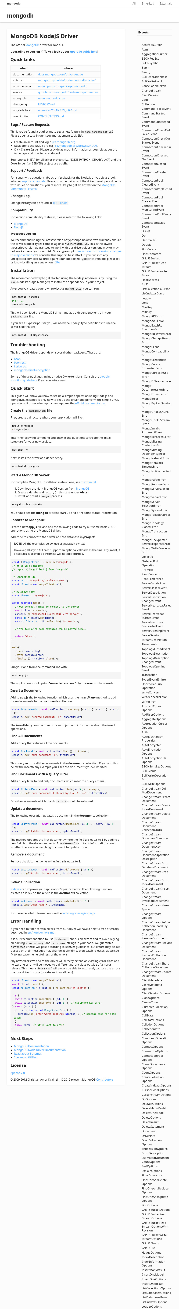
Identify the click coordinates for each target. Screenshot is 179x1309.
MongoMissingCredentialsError (153, 443)
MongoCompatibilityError (155, 353)
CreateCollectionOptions (153, 1079)
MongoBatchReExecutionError (152, 327)
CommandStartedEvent (153, 115)
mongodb (13, 3)
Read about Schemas (28, 1053)
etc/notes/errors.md (41, 932)
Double (146, 245)
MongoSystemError (155, 510)
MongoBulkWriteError (156, 334)
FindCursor (149, 249)
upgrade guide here (83, 51)
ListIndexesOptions (154, 1302)
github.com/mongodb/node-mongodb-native (68, 92)
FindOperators (151, 254)
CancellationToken (154, 86)
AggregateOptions (154, 719)
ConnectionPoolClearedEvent (152, 182)
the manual (88, 482)
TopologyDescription (155, 653)
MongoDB (32, 45)
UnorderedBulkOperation (152, 686)
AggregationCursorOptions (154, 725)
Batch (145, 68)
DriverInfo (148, 1136)
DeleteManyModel (154, 1108)
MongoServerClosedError (155, 490)
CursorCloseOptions (155, 1090)
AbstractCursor (152, 45)
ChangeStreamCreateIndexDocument (156, 807)
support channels (33, 181)
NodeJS (18, 227)
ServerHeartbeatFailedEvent (156, 607)
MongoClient (150, 347)
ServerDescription (154, 592)
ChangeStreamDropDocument (155, 874)
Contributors (104, 1079)
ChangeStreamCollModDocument (154, 790)
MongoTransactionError (154, 533)
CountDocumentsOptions (153, 1066)
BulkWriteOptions (153, 784)
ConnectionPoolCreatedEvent (152, 199)
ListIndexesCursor (154, 293)
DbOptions (149, 1099)
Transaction (149, 675)
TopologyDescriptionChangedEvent (155, 660)
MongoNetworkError (156, 458)
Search (123, 3)
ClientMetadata (152, 980)
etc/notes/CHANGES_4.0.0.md (57, 110)
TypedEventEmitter (154, 679)
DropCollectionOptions (152, 1142)
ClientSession (150, 95)
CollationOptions (153, 1024)
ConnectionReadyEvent (153, 224)
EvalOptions (150, 1166)
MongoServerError (154, 497)
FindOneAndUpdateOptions (155, 1199)
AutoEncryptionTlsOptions (154, 760)
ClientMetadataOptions (152, 987)
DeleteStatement (153, 1126)
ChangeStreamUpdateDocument (156, 974)
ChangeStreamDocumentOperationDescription (155, 855)
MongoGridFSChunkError (155, 413)
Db (144, 235)
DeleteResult (150, 1122)
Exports (143, 32)
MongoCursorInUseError (155, 374)
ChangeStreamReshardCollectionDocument (154, 955)
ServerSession (151, 635)
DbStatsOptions (152, 1104)
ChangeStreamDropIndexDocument (155, 882)
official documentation (90, 403)
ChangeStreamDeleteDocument (156, 815)
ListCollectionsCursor (156, 289)
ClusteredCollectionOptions (155, 1009)
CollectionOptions (154, 1033)
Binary (146, 72)
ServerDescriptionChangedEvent (154, 599)
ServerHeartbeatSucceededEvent (153, 624)
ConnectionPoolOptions (152, 1057)
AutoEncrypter (151, 745)
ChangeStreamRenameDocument (154, 936)
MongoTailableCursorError (156, 516)
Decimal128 (149, 240)
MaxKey (147, 307)
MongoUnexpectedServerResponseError (156, 542)
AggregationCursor (154, 54)
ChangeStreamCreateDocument (156, 799)
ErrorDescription (153, 1153)
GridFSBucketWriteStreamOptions (154, 1237)
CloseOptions (151, 998)
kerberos (20, 366)
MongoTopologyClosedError (153, 525)
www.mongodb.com (51, 98)
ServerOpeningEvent (155, 631)
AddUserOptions (153, 714)
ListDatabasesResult (155, 1297)
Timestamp (149, 644)
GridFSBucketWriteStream (154, 273)
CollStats (147, 1015)
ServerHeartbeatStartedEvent (153, 616)
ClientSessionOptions (156, 993)
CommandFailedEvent (156, 109)
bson (17, 359)
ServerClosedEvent (154, 588)
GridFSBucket (151, 258)
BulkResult (149, 771)
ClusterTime (150, 1002)
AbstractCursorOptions (152, 708)
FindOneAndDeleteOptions (154, 1182)
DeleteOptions (151, 1117)
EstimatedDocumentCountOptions (155, 1160)
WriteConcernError (154, 697)
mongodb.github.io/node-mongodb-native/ (67, 80)
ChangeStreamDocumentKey (152, 845)
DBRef (146, 231)
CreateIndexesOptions (156, 1085)
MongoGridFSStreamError (156, 422)
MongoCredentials (154, 360)
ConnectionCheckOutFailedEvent (156, 132)
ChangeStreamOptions (152, 916)
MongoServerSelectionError (151, 504)
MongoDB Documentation (31, 1046)
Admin (146, 49)
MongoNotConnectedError (156, 473)
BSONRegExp (150, 58)
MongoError (150, 399)
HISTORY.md (46, 104)
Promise (147, 570)
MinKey (147, 312)
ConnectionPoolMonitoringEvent (153, 208)
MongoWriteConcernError (156, 550)
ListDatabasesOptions (156, 1293)
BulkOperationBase (154, 77)
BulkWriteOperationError (155, 777)
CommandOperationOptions (155, 1040)
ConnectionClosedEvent (154, 166)
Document (149, 1131)
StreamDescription (154, 640)
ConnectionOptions (155, 1051)
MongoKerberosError (156, 437)
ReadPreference (152, 579)
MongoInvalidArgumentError (152, 430)
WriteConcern (151, 692)
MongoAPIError (152, 316)
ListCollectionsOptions (156, 1288)
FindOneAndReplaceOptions (155, 1190)
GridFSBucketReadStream (154, 265)
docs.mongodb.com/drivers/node (60, 74)
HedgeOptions (151, 1252)
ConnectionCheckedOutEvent (155, 157)
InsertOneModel (153, 1274)
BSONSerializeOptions (156, 766)
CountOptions (151, 1072)
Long (145, 303)
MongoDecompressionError (156, 387)
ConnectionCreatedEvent (154, 174)
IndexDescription (153, 1257)
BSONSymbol (150, 63)
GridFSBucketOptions (156, 1210)
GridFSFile (148, 1248)
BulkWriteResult (152, 81)
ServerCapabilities (154, 583)
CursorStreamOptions (156, 1095)
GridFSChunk (150, 1243)
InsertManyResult (153, 1270)
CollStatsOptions (153, 1020)
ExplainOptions (152, 1171)
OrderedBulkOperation (150, 563)
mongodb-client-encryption (32, 370)
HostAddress (150, 280)
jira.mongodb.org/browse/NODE (75, 146)
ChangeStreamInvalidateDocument (155, 899)
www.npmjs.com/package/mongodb (62, 86)
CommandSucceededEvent (156, 124)
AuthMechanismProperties (152, 738)
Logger (146, 298)
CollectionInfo (151, 1029)
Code (145, 100)
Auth (145, 732)
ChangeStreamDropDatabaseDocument (155, 865)
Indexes (15, 889)
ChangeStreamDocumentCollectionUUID (152, 826)
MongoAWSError (153, 321)
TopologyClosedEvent (156, 649)
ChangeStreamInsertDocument (155, 890)
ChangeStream (152, 91)
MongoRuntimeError (156, 484)
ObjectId (147, 557)
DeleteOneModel (153, 1113)
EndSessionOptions (155, 1149)
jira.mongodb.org (63, 142)
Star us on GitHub (26, 1057)
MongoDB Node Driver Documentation (40, 1050)
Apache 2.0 (17, 1073)
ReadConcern (151, 574)
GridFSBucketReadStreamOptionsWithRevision (155, 1226)
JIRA (57, 262)
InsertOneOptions (154, 1279)
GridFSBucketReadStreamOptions (154, 1216)
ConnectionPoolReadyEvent (156, 216)
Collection (148, 104)
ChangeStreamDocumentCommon (155, 836)
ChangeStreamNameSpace (155, 907)
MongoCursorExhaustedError (152, 366)
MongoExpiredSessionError (156, 405)
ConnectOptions (152, 1047)
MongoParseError (154, 480)
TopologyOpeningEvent (154, 668)
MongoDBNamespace (156, 381)
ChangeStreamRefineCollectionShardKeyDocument (156, 926)
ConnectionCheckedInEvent (156, 149)
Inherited (148, 3)
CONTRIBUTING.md (51, 116)
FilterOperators (152, 1175)
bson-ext (20, 362)
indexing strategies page (78, 913)
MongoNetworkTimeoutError (152, 465)
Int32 (145, 284)
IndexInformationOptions (153, 1263)
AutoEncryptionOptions (152, 751)
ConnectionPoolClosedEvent (157, 191)
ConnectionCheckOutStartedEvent (156, 140)
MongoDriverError (154, 394)
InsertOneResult (152, 1284)
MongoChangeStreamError (156, 340)
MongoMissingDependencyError (153, 452)
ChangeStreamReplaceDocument (157, 945)
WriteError (149, 702)
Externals (166, 3)
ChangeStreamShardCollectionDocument (155, 965)
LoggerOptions (152, 1306)
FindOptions (150, 1205)
